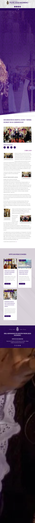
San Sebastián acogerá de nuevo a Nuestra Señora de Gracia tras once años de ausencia (10, 304)
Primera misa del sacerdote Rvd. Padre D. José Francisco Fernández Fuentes (10, 273)
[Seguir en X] (16, 6)
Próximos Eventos (7, 291)
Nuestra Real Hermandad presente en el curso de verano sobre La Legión (24, 273)
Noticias (6, 260)
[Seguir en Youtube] (20, 6)
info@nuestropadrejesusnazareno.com (17, 342)
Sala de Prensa (9, 260)
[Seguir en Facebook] (15, 6)
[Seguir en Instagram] (18, 6)
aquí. (16, 241)
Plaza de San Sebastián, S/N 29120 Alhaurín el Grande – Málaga (17, 341)
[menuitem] (5, 147)
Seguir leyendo (7, 283)
